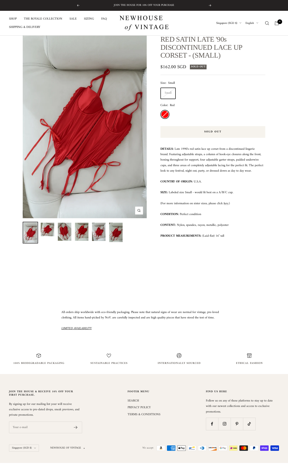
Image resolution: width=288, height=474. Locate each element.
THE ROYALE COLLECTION (43, 19)
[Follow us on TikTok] (249, 424)
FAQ (104, 19)
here (226, 203)
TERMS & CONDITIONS (144, 414)
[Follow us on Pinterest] (237, 424)
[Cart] (276, 23)
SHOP (13, 19)
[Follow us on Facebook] (212, 424)
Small (168, 93)
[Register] (76, 427)
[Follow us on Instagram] (224, 424)
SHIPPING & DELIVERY (24, 27)
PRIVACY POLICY (139, 407)
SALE (73, 19)
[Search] (267, 23)
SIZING (89, 19)
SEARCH (133, 401)
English (249, 23)
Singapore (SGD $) (226, 23)
